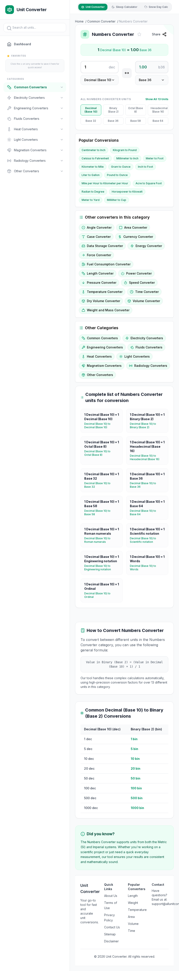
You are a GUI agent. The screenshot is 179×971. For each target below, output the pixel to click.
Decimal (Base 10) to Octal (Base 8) (101, 453)
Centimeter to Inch (93, 150)
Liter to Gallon (91, 175)
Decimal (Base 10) (90, 109)
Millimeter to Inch (127, 158)
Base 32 (91, 120)
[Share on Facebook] (172, 45)
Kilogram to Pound (125, 150)
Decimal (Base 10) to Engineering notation (101, 567)
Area (131, 917)
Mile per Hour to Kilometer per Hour (105, 183)
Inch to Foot (145, 166)
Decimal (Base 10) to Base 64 (147, 512)
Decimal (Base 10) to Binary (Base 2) (147, 425)
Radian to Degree (93, 191)
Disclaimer (111, 941)
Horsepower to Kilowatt (127, 191)
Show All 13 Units (156, 99)
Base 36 (113, 120)
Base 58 (135, 120)
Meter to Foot (155, 158)
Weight (133, 903)
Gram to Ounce (121, 166)
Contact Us (112, 927)
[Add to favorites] (139, 34)
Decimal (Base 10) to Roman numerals (101, 540)
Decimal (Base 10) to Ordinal (101, 595)
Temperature (137, 910)
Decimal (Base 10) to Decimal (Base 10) (101, 425)
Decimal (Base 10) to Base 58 (101, 512)
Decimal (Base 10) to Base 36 (147, 485)
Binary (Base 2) (113, 109)
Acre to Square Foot (149, 183)
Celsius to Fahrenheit (95, 158)
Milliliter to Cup (116, 200)
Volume (133, 924)
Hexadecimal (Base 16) (159, 109)
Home (79, 21)
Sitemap (110, 934)
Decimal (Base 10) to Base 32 (101, 485)
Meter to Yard (91, 200)
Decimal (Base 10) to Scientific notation (147, 540)
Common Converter (101, 21)
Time (131, 931)
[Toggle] (61, 87)
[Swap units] (127, 73)
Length (133, 896)
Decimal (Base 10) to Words (147, 567)
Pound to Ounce (117, 175)
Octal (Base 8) (135, 109)
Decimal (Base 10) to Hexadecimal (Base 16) (147, 457)
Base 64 (158, 120)
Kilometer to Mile (93, 166)
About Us (110, 896)
